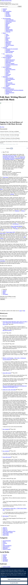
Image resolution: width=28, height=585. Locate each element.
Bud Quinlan (5, 516)
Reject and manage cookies (14, 579)
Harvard (14, 227)
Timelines (7, 85)
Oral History (8, 44)
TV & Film (7, 31)
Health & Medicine (9, 61)
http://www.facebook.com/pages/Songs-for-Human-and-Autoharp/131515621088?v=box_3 (15, 386)
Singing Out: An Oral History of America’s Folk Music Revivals (14, 157)
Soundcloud (8, 16)
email (20, 310)
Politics (7, 73)
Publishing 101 (8, 91)
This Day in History (9, 45)
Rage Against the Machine (16, 226)
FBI (2, 229)
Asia (6, 36)
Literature (7, 23)
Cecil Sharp (2, 260)
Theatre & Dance (9, 30)
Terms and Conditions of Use (9, 531)
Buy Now (2, 126)
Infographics (8, 80)
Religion (7, 28)
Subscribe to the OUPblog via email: (8, 296)
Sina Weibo (7, 15)
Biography (7, 37)
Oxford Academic (6, 566)
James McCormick (7, 372)
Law (4, 53)
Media (6, 24)
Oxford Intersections (9, 92)
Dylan (1, 189)
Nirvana (23, 210)
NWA (16, 228)
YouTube (7, 13)
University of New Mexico (8, 156)
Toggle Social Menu (7, 11)
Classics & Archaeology (10, 20)
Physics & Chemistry (9, 63)
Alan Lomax (2, 233)
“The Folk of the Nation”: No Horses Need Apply (9, 134)
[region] (14, 576)
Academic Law (8, 54)
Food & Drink (8, 22)
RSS (24, 310)
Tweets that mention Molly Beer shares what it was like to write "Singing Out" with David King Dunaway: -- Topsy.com (15, 323)
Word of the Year (9, 52)
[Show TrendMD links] (27, 148)
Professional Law (9, 56)
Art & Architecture (9, 19)
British (6, 39)
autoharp (12, 194)
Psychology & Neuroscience (11, 64)
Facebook (5, 8)
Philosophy (7, 27)
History (4, 33)
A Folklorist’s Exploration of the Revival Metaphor (10, 138)
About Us (5, 527)
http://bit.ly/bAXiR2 (7, 330)
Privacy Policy (3, 304)
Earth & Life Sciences (10, 59)
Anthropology (8, 68)
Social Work (8, 74)
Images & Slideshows (10, 79)
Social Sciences (6, 67)
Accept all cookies (14, 582)
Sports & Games (9, 29)
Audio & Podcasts (9, 78)
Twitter (4, 10)
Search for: (2, 6)
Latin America (8, 41)
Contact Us (5, 530)
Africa (6, 34)
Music (6, 25)
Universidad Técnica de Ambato (10, 155)
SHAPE (7, 93)
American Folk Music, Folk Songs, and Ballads (9, 131)
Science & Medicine (7, 57)
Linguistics (7, 50)
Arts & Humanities (7, 18)
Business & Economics (10, 69)
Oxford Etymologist (9, 51)
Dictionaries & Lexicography (11, 48)
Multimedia (5, 76)
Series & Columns (7, 87)
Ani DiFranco (16, 223)
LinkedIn (7, 12)
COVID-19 (7, 58)
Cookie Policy (6, 533)
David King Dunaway (9, 159)
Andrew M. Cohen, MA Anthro (9, 389)
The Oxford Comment (10, 84)
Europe (7, 40)
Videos (6, 86)
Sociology (7, 75)
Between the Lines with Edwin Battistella (14, 90)
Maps (6, 81)
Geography (7, 71)
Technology (8, 65)
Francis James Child (10, 232)
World (6, 46)
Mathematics (8, 62)
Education (7, 70)
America (7, 35)
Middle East (8, 42)
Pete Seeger (5, 177)
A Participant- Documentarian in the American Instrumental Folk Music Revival (14, 142)
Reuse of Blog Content (8, 532)
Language (5, 47)
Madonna (17, 210)
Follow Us (5, 528)
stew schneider (6, 429)
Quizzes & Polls (8, 82)
